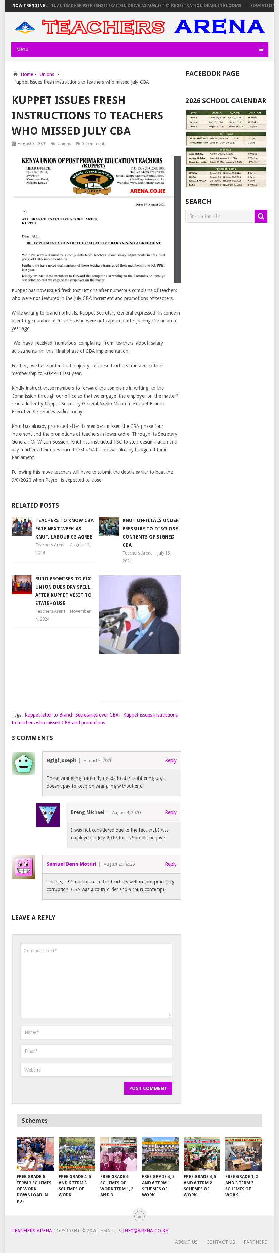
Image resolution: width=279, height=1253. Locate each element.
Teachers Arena (50, 544)
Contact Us (220, 1242)
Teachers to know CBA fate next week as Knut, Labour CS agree (64, 529)
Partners (255, 1242)
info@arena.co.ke (145, 1230)
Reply (171, 760)
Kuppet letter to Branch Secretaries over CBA (71, 715)
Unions (64, 143)
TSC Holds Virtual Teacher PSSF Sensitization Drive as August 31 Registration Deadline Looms (116, 5)
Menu (22, 49)
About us (186, 1242)
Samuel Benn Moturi (71, 864)
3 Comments (94, 143)
